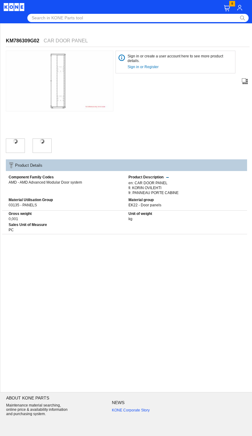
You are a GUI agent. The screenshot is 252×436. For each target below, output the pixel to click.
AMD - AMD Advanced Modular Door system (45, 182)
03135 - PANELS (23, 205)
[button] (227, 8)
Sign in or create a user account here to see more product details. (175, 58)
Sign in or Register (143, 67)
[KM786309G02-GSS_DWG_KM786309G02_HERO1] (15, 141)
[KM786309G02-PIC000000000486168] (42, 141)
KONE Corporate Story (131, 410)
